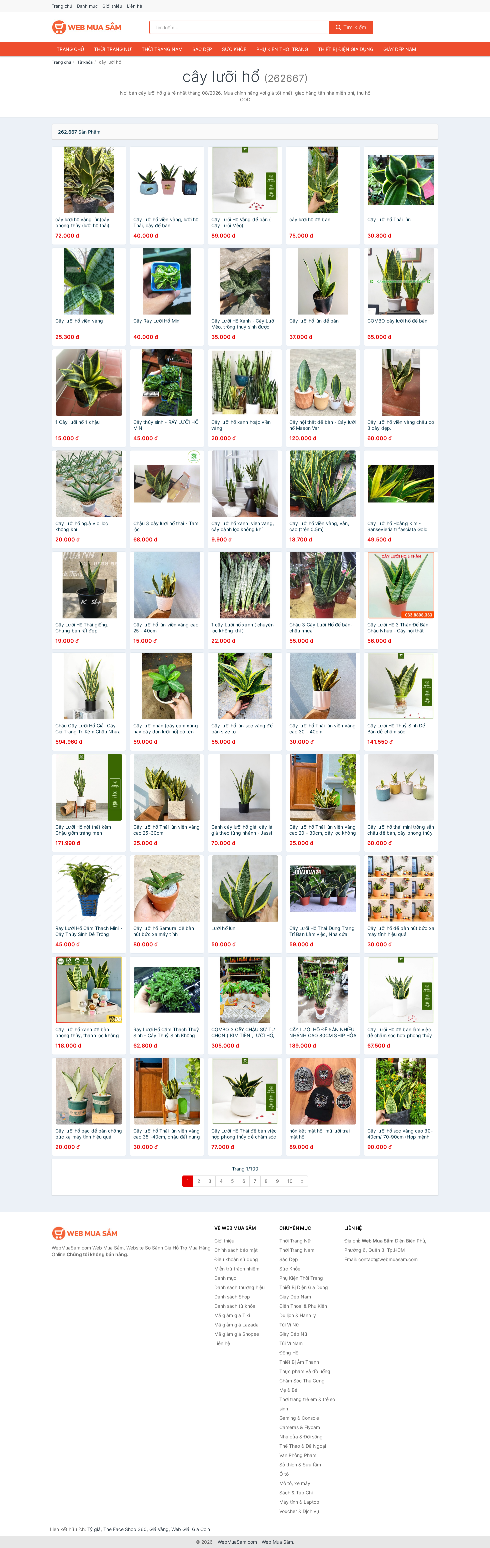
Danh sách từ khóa (234, 1306)
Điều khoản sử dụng (236, 1259)
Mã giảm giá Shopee (236, 1334)
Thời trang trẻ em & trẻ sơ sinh (307, 1403)
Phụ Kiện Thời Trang (282, 49)
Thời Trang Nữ (113, 49)
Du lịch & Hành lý (297, 1315)
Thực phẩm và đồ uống (304, 1371)
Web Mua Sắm (277, 1542)
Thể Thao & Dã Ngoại (302, 1446)
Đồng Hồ (288, 1352)
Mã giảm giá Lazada (236, 1324)
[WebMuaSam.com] (87, 27)
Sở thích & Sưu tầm (300, 1464)
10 (290, 1181)
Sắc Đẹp (202, 49)
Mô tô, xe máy (294, 1483)
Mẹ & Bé (288, 1390)
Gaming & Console (299, 1418)
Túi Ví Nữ (289, 1324)
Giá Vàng (159, 1529)
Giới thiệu (112, 6)
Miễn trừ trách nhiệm (236, 1268)
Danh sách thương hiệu (239, 1287)
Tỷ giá (94, 1529)
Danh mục (87, 6)
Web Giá (180, 1529)
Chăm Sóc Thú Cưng (302, 1380)
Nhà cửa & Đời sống (301, 1436)
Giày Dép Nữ (293, 1334)
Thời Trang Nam (162, 49)
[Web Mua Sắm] (85, 1233)
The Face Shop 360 (125, 1529)
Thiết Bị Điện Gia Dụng (345, 49)
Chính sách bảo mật (236, 1250)
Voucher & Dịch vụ (299, 1511)
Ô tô (284, 1474)
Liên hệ (134, 6)
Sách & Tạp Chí (296, 1492)
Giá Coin (201, 1529)
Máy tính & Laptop (299, 1502)
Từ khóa (85, 62)
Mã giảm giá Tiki (232, 1315)
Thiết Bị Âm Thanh (299, 1362)
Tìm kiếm (354, 27)
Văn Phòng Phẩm (297, 1455)
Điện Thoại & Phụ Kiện (303, 1306)
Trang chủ (62, 6)
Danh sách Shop (232, 1296)
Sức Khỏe (234, 49)
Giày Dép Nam (399, 49)
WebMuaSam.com (237, 1542)
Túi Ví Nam (291, 1343)
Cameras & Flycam (299, 1427)
